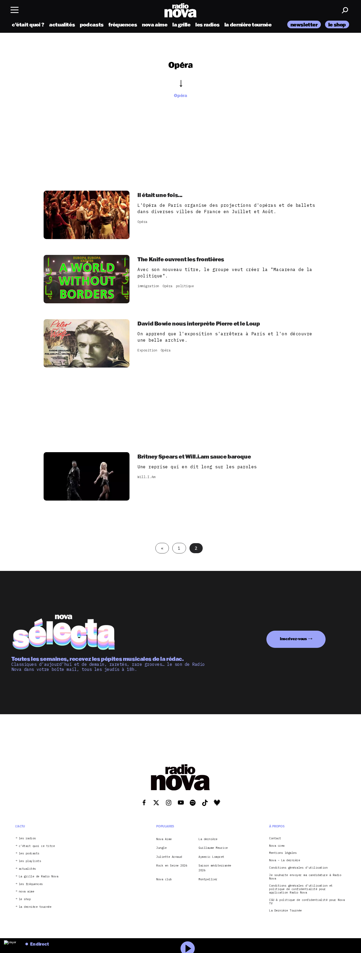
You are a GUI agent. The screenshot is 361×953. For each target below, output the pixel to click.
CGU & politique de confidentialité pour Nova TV (307, 901)
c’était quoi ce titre (37, 846)
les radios (207, 24)
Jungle (161, 848)
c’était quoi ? (28, 24)
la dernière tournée (248, 24)
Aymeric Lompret (211, 857)
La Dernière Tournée (285, 910)
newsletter (304, 24)
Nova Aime (164, 839)
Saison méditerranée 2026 (214, 868)
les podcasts (29, 853)
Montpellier (207, 879)
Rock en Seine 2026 (171, 865)
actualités (62, 24)
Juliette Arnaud (169, 857)
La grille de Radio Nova (38, 876)
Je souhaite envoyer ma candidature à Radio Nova (305, 876)
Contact (275, 838)
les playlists (30, 861)
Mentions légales (283, 853)
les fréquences (31, 884)
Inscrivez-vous (293, 638)
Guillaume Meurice (213, 848)
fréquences (122, 24)
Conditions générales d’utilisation (298, 867)
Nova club (164, 879)
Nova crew (277, 845)
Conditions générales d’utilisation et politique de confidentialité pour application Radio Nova (301, 889)
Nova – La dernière (284, 860)
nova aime (155, 24)
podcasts (92, 24)
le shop (337, 24)
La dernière (207, 839)
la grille (181, 24)
